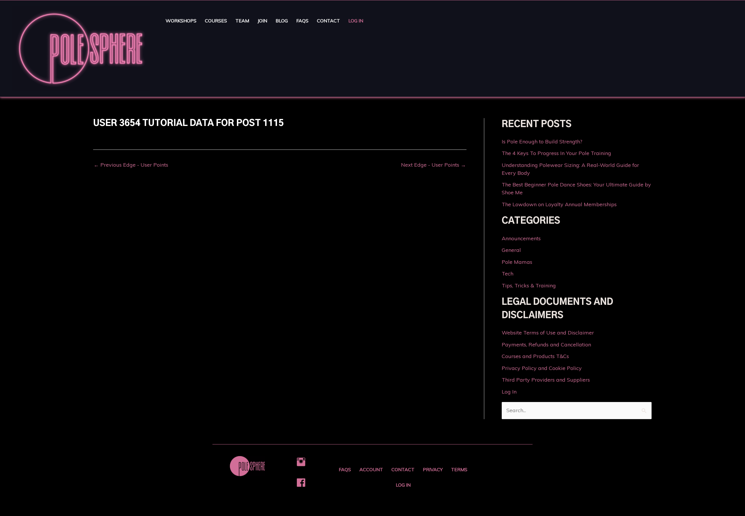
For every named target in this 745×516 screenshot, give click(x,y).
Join (262, 21)
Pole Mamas (517, 262)
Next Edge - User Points (433, 165)
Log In (355, 21)
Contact (328, 21)
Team (242, 21)
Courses (216, 21)
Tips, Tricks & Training (529, 285)
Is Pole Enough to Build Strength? (542, 141)
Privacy (433, 469)
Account (371, 469)
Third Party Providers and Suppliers (546, 379)
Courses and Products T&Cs (535, 356)
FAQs (302, 21)
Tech (507, 273)
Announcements (521, 238)
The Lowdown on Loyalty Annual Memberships (559, 204)
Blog (282, 21)
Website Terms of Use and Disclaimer (548, 332)
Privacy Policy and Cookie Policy (542, 368)
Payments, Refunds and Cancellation (546, 344)
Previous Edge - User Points (131, 165)
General (511, 250)
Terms (459, 469)
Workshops (181, 21)
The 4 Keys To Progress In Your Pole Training (556, 153)
